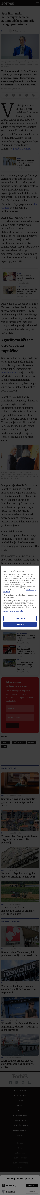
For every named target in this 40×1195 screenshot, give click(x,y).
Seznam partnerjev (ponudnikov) (13, 611)
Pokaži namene (20, 618)
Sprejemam (20, 624)
